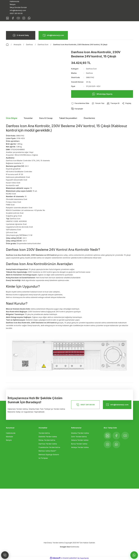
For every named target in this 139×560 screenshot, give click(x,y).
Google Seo (65, 547)
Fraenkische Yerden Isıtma (49, 447)
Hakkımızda (10, 433)
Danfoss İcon (91, 69)
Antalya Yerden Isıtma (80, 447)
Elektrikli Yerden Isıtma (48, 437)
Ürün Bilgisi (11, 118)
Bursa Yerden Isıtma (79, 444)
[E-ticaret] (69, 558)
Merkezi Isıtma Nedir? (47, 451)
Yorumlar (28, 118)
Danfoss (89, 73)
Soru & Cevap (46, 118)
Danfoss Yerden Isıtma (48, 444)
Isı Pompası (43, 458)
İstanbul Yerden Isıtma (80, 433)
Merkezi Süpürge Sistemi (49, 455)
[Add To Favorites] (80, 103)
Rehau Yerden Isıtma (47, 440)
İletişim (9, 440)
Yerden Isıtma (44, 433)
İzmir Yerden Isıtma (79, 437)
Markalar (9, 437)
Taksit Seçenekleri (68, 118)
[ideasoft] (55, 558)
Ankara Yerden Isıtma (79, 440)
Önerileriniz (89, 118)
